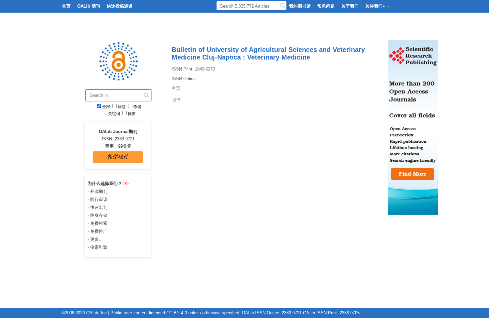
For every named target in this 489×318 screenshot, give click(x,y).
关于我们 (350, 6)
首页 (66, 6)
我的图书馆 (300, 6)
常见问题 (326, 6)
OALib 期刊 (88, 6)
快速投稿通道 (120, 6)
